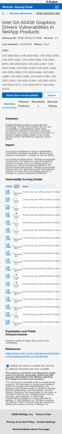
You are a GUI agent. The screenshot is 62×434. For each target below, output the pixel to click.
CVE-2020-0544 (8, 207)
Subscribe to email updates (22, 95)
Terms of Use (43, 414)
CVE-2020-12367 (8, 253)
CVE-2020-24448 (8, 307)
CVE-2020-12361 (8, 222)
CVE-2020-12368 (8, 261)
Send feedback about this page (31, 429)
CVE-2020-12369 (8, 268)
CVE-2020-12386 (8, 299)
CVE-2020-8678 (8, 322)
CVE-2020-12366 (8, 245)
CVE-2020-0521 (8, 199)
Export (52, 95)
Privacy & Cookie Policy (21, 421)
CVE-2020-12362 (8, 230)
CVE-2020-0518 (8, 192)
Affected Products (23, 103)
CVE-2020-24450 (8, 314)
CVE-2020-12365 (8, 238)
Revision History (53, 103)
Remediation (38, 103)
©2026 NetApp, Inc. (22, 414)
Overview (9, 103)
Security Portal (23, 7)
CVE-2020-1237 (8, 276)
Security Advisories (21, 13)
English (53, 1)
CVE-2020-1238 (8, 284)
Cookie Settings (46, 421)
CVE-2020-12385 (8, 291)
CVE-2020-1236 (8, 215)
